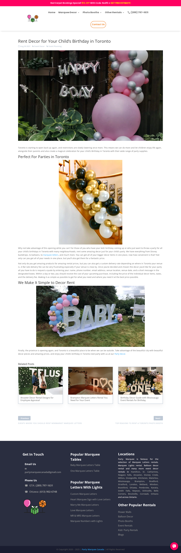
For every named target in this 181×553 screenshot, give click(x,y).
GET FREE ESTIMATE (121, 3)
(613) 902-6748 (48, 491)
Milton (121, 478)
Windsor (154, 484)
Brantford (123, 487)
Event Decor (39, 46)
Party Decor (119, 354)
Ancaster (137, 475)
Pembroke (144, 487)
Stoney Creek (151, 475)
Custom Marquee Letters (83, 493)
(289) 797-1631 (44, 485)
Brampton (139, 481)
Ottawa (133, 487)
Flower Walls (124, 512)
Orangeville (131, 478)
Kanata (154, 487)
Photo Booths (125, 521)
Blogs (121, 534)
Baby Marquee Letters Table (85, 465)
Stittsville (146, 490)
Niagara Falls (124, 475)
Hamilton (135, 471)
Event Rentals (125, 525)
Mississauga (124, 481)
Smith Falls (124, 490)
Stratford (122, 484)
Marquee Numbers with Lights (86, 521)
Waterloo (153, 478)
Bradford (153, 481)
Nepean (136, 490)
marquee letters (50, 255)
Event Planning (55, 46)
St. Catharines (150, 471)
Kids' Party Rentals (128, 530)
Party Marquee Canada (93, 549)
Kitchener (142, 478)
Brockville (132, 493)
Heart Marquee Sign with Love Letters (90, 499)
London (133, 484)
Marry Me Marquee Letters (84, 504)
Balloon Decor (125, 516)
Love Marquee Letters (82, 510)
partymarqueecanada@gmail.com (43, 472)
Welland (143, 484)
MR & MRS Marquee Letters (85, 515)
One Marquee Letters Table (84, 470)
